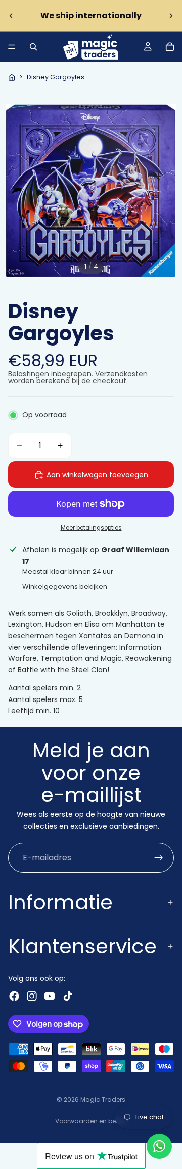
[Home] (11, 77)
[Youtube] (49, 996)
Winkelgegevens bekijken (64, 586)
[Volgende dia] (171, 16)
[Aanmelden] (158, 857)
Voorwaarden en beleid (91, 1121)
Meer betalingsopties (91, 527)
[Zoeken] (33, 47)
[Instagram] (32, 996)
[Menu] (11, 47)
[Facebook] (14, 996)
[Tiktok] (68, 996)
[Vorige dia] (11, 16)
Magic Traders (102, 1099)
